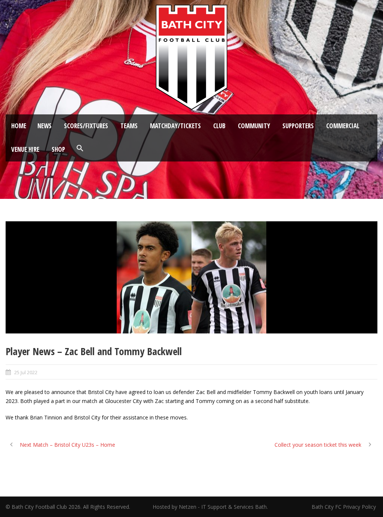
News (44, 125)
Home (18, 125)
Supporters (298, 125)
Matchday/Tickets (175, 125)
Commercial (342, 125)
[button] (80, 148)
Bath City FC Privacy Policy (344, 506)
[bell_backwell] (191, 277)
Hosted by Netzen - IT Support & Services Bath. (210, 506)
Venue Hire (25, 149)
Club (219, 125)
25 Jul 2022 (25, 372)
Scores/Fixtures (86, 125)
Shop (58, 149)
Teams (129, 125)
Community (254, 125)
